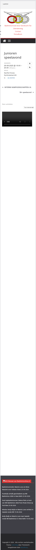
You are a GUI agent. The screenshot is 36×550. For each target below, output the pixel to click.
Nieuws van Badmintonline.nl (19, 481)
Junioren (12, 78)
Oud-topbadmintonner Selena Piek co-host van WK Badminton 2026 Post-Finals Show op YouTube (17, 502)
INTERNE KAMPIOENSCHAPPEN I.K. (17, 87)
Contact (18, 31)
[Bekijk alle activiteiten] (30, 63)
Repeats (13, 68)
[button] (30, 67)
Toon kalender (28, 107)
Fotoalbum (18, 34)
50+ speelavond (26, 92)
